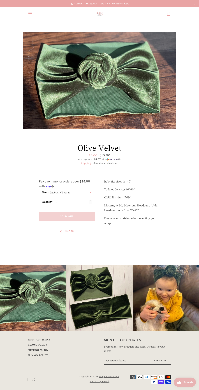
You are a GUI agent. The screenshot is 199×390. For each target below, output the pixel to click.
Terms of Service (39, 340)
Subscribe (160, 361)
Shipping (86, 163)
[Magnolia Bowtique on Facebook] (28, 379)
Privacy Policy (38, 355)
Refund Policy (37, 345)
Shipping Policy (38, 350)
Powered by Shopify (99, 381)
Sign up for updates (122, 340)
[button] (99, 159)
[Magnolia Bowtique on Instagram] (33, 379)
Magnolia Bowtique (109, 376)
